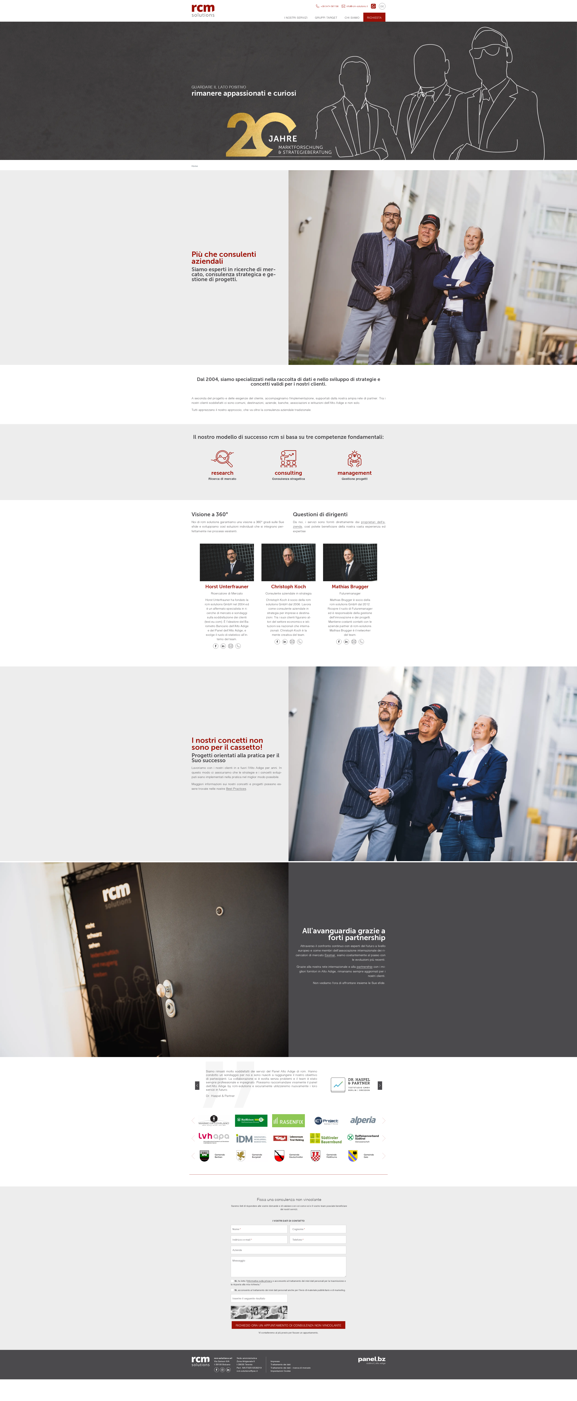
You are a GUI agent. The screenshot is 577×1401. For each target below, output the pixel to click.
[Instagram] (222, 1369)
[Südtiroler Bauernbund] (325, 1138)
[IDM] (251, 1138)
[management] (354, 458)
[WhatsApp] (373, 6)
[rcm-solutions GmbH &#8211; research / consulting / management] (203, 10)
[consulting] (288, 458)
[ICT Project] (325, 1120)
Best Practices (236, 788)
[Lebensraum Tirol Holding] (288, 1138)
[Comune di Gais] (363, 1155)
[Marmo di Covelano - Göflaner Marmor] (214, 1120)
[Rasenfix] (288, 1120)
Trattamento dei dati (281, 1364)
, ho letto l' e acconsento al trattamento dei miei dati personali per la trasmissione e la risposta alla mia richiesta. (288, 1282)
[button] (197, 1085)
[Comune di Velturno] (325, 1155)
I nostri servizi (296, 17)
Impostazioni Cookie (281, 1371)
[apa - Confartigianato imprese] (214, 1138)
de (382, 6)
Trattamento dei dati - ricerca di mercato (291, 1368)
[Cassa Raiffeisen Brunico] (251, 1120)
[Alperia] (363, 1120)
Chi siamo (352, 17)
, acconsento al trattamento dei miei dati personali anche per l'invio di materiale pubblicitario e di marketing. (290, 1290)
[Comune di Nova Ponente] (288, 1155)
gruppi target (326, 17)
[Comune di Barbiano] (214, 1155)
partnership (364, 966)
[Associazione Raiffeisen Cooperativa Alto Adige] (363, 1138)
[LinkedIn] (223, 646)
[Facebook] (215, 646)
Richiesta (374, 17)
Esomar (330, 955)
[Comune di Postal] (251, 1155)
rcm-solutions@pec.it (247, 1371)
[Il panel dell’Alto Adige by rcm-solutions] (371, 1361)
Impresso (275, 1361)
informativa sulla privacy (259, 1281)
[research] (222, 458)
